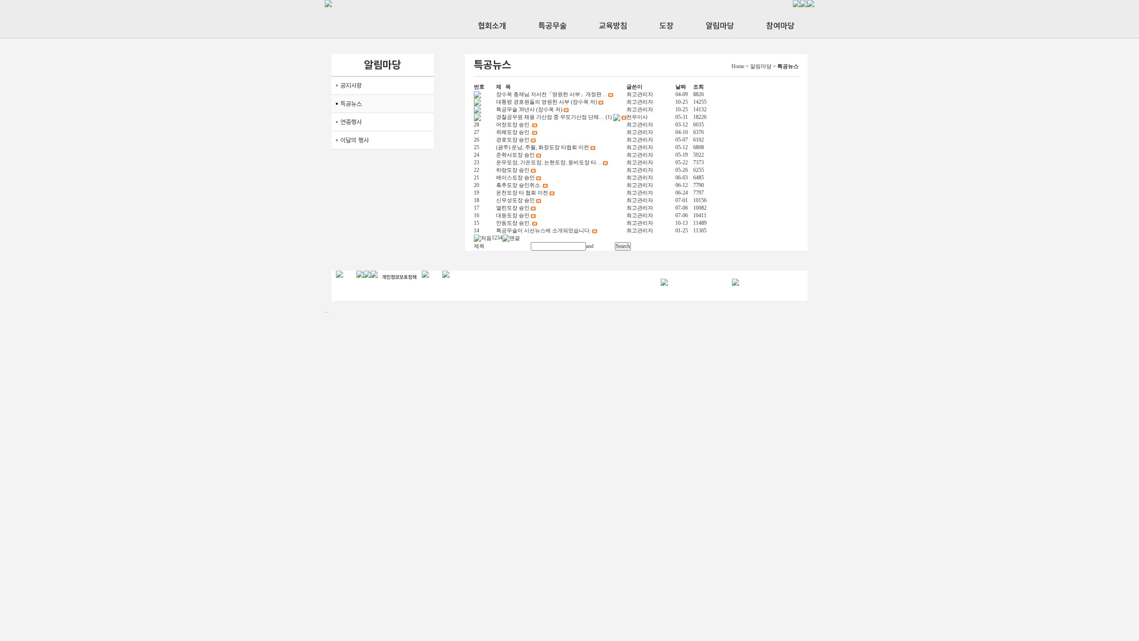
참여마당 (780, 25)
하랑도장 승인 (512, 170)
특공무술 (552, 25)
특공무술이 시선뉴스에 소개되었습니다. (543, 230)
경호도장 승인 (512, 140)
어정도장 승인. (513, 125)
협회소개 (492, 25)
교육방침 (613, 25)
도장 (666, 25)
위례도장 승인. (513, 132)
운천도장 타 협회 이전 (522, 193)
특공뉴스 (351, 103)
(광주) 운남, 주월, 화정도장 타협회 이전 (542, 147)
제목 (479, 246)
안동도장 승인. (513, 223)
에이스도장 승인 (515, 177)
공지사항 (351, 85)
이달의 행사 (354, 140)
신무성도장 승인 (515, 200)
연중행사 (351, 122)
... (327, 311)
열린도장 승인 (512, 208)
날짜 (680, 87)
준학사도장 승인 (515, 155)
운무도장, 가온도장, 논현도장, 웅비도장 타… (549, 162)
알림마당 (720, 25)
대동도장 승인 (512, 215)
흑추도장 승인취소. (518, 185)
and (590, 246)
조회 (698, 87)
